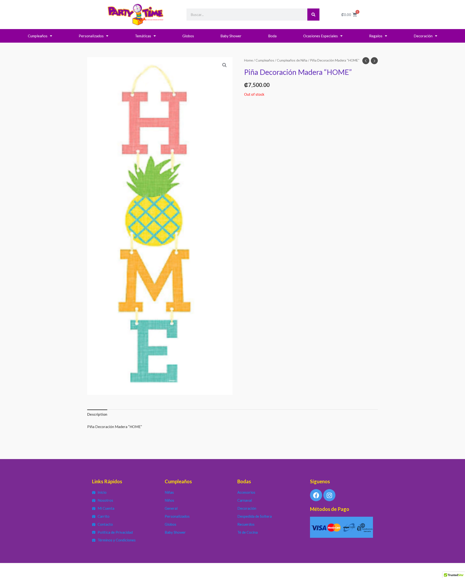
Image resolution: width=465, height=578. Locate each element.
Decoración (423, 36)
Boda (272, 36)
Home (248, 60)
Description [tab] (97, 414)
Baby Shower (230, 36)
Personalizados (91, 36)
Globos (188, 36)
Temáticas (143, 36)
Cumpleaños (37, 36)
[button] (224, 65)
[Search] (313, 14)
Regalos (375, 36)
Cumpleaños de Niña (292, 60)
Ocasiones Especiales (320, 36)
